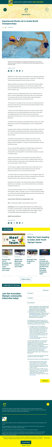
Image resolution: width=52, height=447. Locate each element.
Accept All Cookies (26, 442)
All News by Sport (25, 279)
